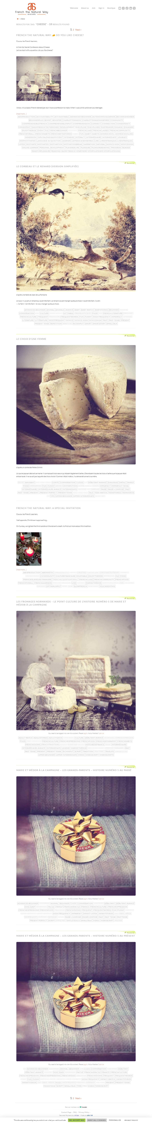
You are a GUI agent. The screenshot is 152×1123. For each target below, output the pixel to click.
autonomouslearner (104, 117)
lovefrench (81, 582)
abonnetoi (48, 572)
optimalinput (53, 586)
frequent (43, 317)
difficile (53, 313)
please (103, 1082)
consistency (123, 124)
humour (96, 485)
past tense (114, 320)
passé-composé (116, 489)
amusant (30, 482)
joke (116, 913)
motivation (56, 144)
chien (74, 903)
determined (52, 127)
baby (77, 310)
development (67, 127)
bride (38, 482)
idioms (108, 744)
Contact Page (66, 1112)
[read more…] (21, 114)
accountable (62, 117)
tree (85, 1086)
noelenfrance (129, 582)
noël (122, 583)
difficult (59, 313)
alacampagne (45, 903)
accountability (45, 117)
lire (97, 141)
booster (57, 120)
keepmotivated (28, 141)
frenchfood (122, 579)
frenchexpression (118, 907)
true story (99, 751)
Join (93, 8)
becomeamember (125, 117)
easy (33, 907)
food (95, 313)
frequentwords (70, 317)
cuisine (80, 482)
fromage (76, 133)
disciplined (94, 127)
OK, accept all (76, 1120)
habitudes (81, 744)
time (79, 1086)
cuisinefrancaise (69, 737)
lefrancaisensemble (83, 141)
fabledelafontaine (83, 313)
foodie (29, 741)
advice (21, 482)
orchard (61, 917)
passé (104, 489)
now (98, 1082)
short (88, 324)
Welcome (74, 8)
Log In (85, 733)
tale (91, 493)
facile (51, 907)
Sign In (101, 8)
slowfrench (80, 586)
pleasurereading (101, 147)
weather (119, 920)
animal (51, 310)
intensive (69, 137)
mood (59, 1082)
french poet (128, 313)
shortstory (99, 324)
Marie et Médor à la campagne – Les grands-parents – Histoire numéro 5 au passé (74, 770)
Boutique (111, 8)
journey (122, 137)
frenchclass (85, 130)
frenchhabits (42, 134)
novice (70, 320)
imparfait (77, 913)
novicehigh (127, 144)
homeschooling (124, 134)
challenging (124, 309)
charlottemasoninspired (96, 120)
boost (48, 120)
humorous (88, 485)
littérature (41, 320)
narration (89, 144)
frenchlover (57, 582)
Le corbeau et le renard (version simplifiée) (47, 166)
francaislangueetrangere (37, 579)
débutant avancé (97, 482)
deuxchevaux (49, 1072)
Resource (130, 163)
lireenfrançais (108, 141)
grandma (24, 913)
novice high (113, 144)
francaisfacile (72, 907)
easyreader (107, 127)
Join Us (101, 733)
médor (129, 913)
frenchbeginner (59, 130)
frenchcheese (73, 130)
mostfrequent (57, 320)
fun (82, 134)
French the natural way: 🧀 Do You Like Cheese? (50, 35)
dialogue (113, 482)
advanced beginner (80, 117)
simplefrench (73, 920)
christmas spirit (93, 572)
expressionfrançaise (125, 738)
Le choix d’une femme (31, 339)
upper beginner (64, 496)
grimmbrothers (70, 486)
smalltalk (112, 324)
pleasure (86, 147)
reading (56, 151)
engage (119, 127)
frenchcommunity (120, 130)
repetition (56, 324)
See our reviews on (76, 1107)
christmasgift (124, 572)
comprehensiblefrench (35, 124)
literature (28, 320)
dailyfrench (38, 127)
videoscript (92, 755)
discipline (81, 127)
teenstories (114, 493)
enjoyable (82, 576)
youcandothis (107, 586)
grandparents (47, 913)
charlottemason (72, 120)
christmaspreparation (32, 576)
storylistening (112, 151)
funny (88, 317)
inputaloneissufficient (50, 137)
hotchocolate (66, 582)
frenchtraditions (50, 745)
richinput (78, 324)
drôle (122, 482)
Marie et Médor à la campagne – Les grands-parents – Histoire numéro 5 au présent (75, 935)
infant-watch (108, 1079)
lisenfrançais (125, 141)
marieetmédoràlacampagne (111, 582)
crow (37, 313)
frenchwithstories (61, 134)
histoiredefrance (95, 745)
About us (85, 8)
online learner (30, 147)
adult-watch (26, 738)
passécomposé (90, 917)
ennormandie (109, 576)
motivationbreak (73, 144)
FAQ (75, 1112)
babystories (101, 310)
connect (96, 124)
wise (103, 496)
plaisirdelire (73, 147)
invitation (82, 489)
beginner (114, 310)
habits (95, 134)
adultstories (41, 738)
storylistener (95, 151)
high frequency (102, 317)
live (74, 583)
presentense (50, 1086)
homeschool (107, 134)
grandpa (40, 913)
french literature (113, 313)
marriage (96, 489)
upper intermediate (84, 496)
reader (126, 147)
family (130, 482)
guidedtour (72, 744)
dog (27, 907)
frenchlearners (43, 583)
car (81, 1068)
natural (101, 144)
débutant (110, 903)
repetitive (67, 323)
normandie (41, 586)
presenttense (65, 493)
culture (44, 313)
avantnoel (73, 572)
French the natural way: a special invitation (48, 508)
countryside (99, 903)
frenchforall (26, 134)
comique (48, 482)
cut (86, 482)
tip (48, 496)
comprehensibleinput (60, 124)
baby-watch (87, 310)
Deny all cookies (97, 1120)
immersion (31, 137)
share (70, 586)
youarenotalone (93, 586)
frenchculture (28, 317)
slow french (69, 151)
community (117, 120)
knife (89, 489)
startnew (82, 151)
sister (76, 492)
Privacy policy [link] (131, 1120)
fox (100, 313)
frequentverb (54, 316)
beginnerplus (36, 120)
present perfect (48, 493)
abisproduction (27, 117)
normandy (119, 748)
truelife (109, 751)
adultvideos (56, 738)
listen (22, 144)
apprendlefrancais (62, 572)
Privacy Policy (84, 1112)
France (85, 907)
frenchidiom (60, 910)
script (78, 751)
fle (47, 130)
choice (43, 482)
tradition (88, 751)
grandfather (130, 910)
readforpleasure (41, 151)
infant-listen (90, 913)
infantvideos (29, 1082)
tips (52, 496)
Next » (78, 29)
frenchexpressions (70, 741)
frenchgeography (106, 741)
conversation (27, 313)
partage (64, 586)
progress (116, 147)
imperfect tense (120, 486)
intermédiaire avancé (50, 489)
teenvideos (128, 493)
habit (88, 134)
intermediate (109, 137)
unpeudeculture (121, 751)
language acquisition (49, 141)
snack (86, 492)
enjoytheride (29, 130)
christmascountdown (109, 572)
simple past (61, 920)
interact (80, 137)
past (105, 320)
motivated (43, 144)
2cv (25, 1068)
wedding (98, 496)
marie (122, 913)
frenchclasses (101, 130)
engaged (129, 127)
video (81, 755)
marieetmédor (94, 583)
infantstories (106, 913)
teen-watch (101, 493)
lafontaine (128, 316)
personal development (52, 147)
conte (55, 482)
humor (81, 485)
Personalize (115, 1120)
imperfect (117, 317)
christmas (81, 572)
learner (66, 141)
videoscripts (107, 755)
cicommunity (47, 576)
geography (63, 744)
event (41, 130)
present (125, 320)
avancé (70, 310)
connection (109, 124)
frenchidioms (33, 745)
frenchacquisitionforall (65, 579)
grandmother (32, 913)
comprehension (81, 124)
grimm (59, 486)
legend (66, 748)
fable (71, 313)
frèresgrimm (36, 486)
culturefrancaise (66, 576)
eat (65, 313)
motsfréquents (31, 917)
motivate (31, 144)
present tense (42, 324)
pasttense (122, 917)
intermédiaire (93, 137)
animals (60, 310)
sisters (81, 492)
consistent (25, 127)
